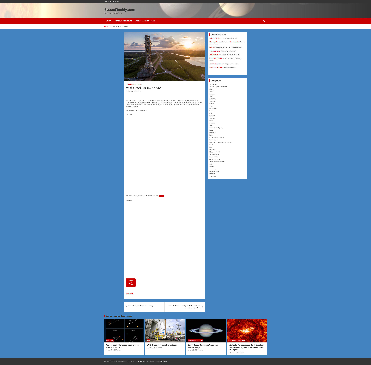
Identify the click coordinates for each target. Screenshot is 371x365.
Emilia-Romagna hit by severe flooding (140, 306)
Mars (211, 130)
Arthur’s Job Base (215, 38)
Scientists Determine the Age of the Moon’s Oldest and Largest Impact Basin (184, 307)
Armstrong (212, 94)
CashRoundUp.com (215, 67)
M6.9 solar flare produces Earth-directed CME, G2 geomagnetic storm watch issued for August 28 (247, 347)
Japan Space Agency (216, 128)
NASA (211, 135)
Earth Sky (212, 111)
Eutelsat (212, 116)
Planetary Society (214, 152)
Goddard (212, 123)
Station (211, 164)
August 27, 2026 (111, 350)
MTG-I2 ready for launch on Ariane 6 (162, 345)
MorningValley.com (215, 42)
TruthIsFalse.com (214, 64)
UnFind (211, 47)
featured (212, 118)
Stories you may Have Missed (119, 316)
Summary (212, 169)
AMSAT (211, 91)
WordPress (163, 361)
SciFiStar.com (213, 54)
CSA (210, 106)
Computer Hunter (214, 51)
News (211, 145)
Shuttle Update (214, 154)
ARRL (211, 96)
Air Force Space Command (218, 87)
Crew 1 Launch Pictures (145, 21)
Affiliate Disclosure (123, 21)
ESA (210, 113)
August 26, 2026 (193, 350)
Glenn (211, 120)
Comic (211, 104)
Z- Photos (212, 176)
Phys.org (212, 149)
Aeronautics (213, 84)
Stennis (211, 166)
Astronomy (213, 101)
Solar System (213, 157)
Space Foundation (215, 159)
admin (140, 91)
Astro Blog (212, 99)
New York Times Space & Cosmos (220, 142)
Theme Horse (140, 361)
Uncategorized (214, 171)
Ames (211, 89)
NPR (210, 147)
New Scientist (213, 140)
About (108, 21)
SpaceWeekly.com (119, 9)
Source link (129, 294)
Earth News (213, 108)
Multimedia (212, 133)
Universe (212, 174)
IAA (210, 125)
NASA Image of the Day (134, 84)
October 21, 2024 (131, 91)
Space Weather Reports (217, 162)
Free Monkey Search (215, 58)
